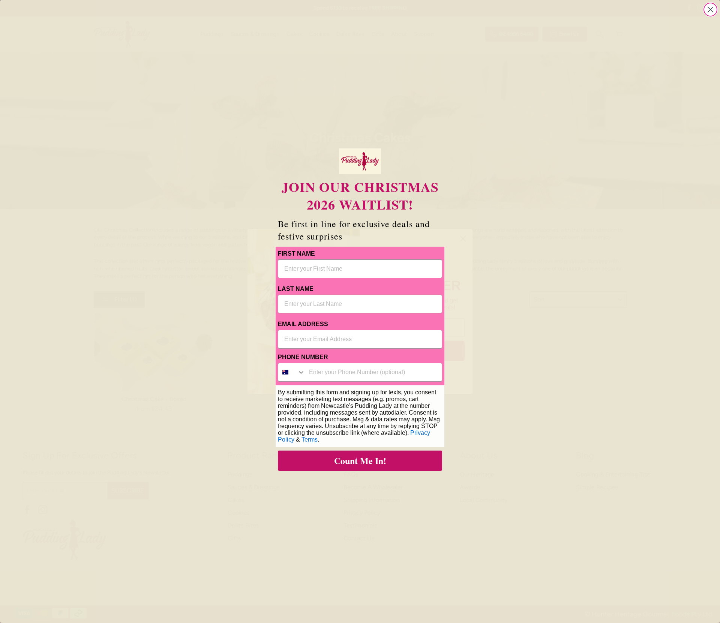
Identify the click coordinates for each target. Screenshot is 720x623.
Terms (310, 439)
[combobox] (291, 372)
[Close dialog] (710, 9)
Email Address (303, 324)
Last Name (296, 289)
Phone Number (303, 357)
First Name (296, 253)
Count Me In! (360, 460)
